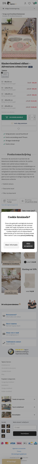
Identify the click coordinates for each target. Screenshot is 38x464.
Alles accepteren (28, 245)
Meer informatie (11, 245)
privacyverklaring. (27, 235)
